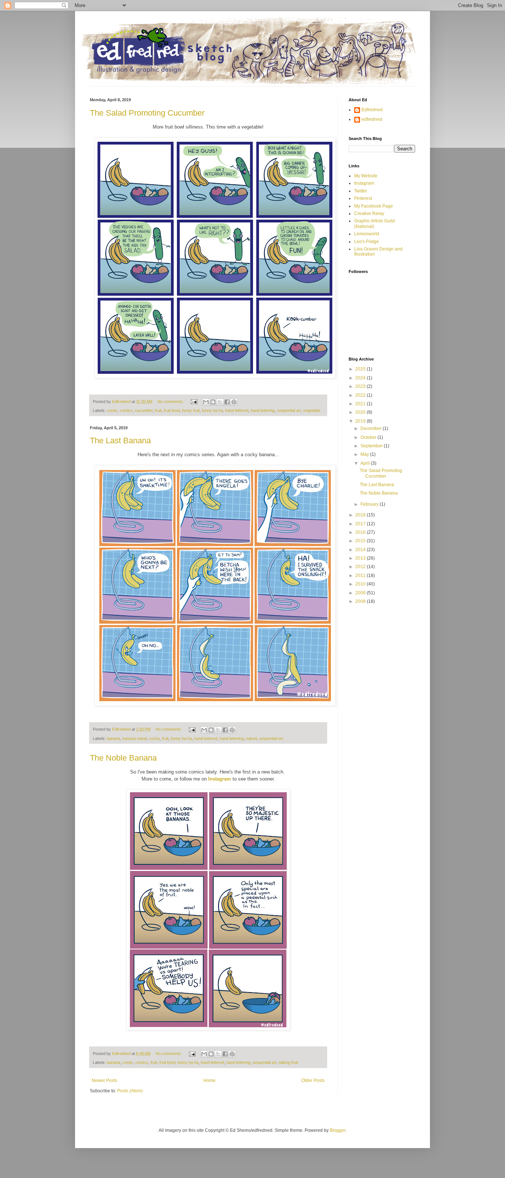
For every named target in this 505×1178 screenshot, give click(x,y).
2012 (361, 566)
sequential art (289, 410)
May (365, 454)
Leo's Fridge (366, 241)
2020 (361, 412)
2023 (361, 386)
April (365, 463)
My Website (365, 175)
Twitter (360, 191)
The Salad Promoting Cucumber (147, 112)
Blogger (337, 1130)
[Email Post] (194, 401)
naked (251, 738)
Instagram (364, 183)
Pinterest (363, 198)
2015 (361, 540)
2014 (361, 549)
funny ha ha (212, 410)
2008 (361, 601)
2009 (361, 592)
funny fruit (191, 410)
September (372, 445)
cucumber (144, 410)
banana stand (134, 738)
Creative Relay (369, 213)
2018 (361, 515)
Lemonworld (366, 233)
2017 (361, 523)
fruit (158, 410)
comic (112, 410)
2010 (361, 584)
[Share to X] (220, 402)
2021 (361, 403)
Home (209, 1080)
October (368, 437)
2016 (361, 532)
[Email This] (206, 402)
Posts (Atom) (130, 1090)
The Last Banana (120, 440)
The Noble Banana (123, 757)
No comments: (171, 401)
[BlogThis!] (213, 402)
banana (113, 738)
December (371, 428)
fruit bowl (172, 410)
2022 (361, 395)
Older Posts (313, 1080)
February (370, 504)
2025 (361, 369)
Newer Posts (104, 1080)
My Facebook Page (373, 206)
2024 (361, 377)
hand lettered (236, 410)
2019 (361, 421)
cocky (154, 738)
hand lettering (263, 410)
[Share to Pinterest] (234, 402)
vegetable (312, 410)
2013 (361, 558)
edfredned (372, 119)
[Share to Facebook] (227, 402)
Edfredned (372, 109)
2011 (361, 575)
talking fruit (288, 1062)
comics (126, 410)
